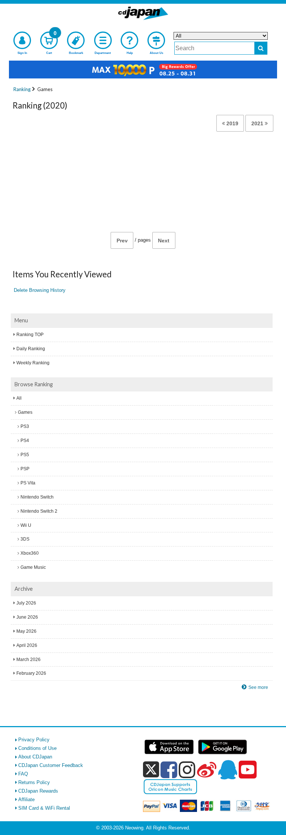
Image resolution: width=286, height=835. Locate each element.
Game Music (33, 567)
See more (258, 687)
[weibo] (206, 769)
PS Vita (27, 483)
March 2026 (28, 659)
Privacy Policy (34, 739)
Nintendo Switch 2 (38, 511)
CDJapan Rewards (38, 791)
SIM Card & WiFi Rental (44, 808)
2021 (258, 123)
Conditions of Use (37, 748)
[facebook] (169, 769)
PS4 (24, 440)
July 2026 (26, 603)
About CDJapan (35, 757)
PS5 (24, 454)
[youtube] (248, 770)
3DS (24, 539)
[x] (151, 769)
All (19, 398)
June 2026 (27, 617)
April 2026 (26, 645)
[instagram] (187, 769)
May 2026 (26, 631)
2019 (231, 123)
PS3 (24, 426)
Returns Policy (34, 782)
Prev (122, 241)
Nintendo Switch (37, 497)
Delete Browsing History (40, 290)
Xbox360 (29, 553)
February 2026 (31, 673)
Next (163, 241)
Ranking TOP (30, 334)
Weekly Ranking (33, 362)
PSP (24, 468)
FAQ (23, 774)
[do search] (260, 48)
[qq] (227, 769)
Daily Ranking (30, 348)
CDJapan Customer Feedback (50, 765)
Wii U (25, 525)
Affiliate (26, 799)
